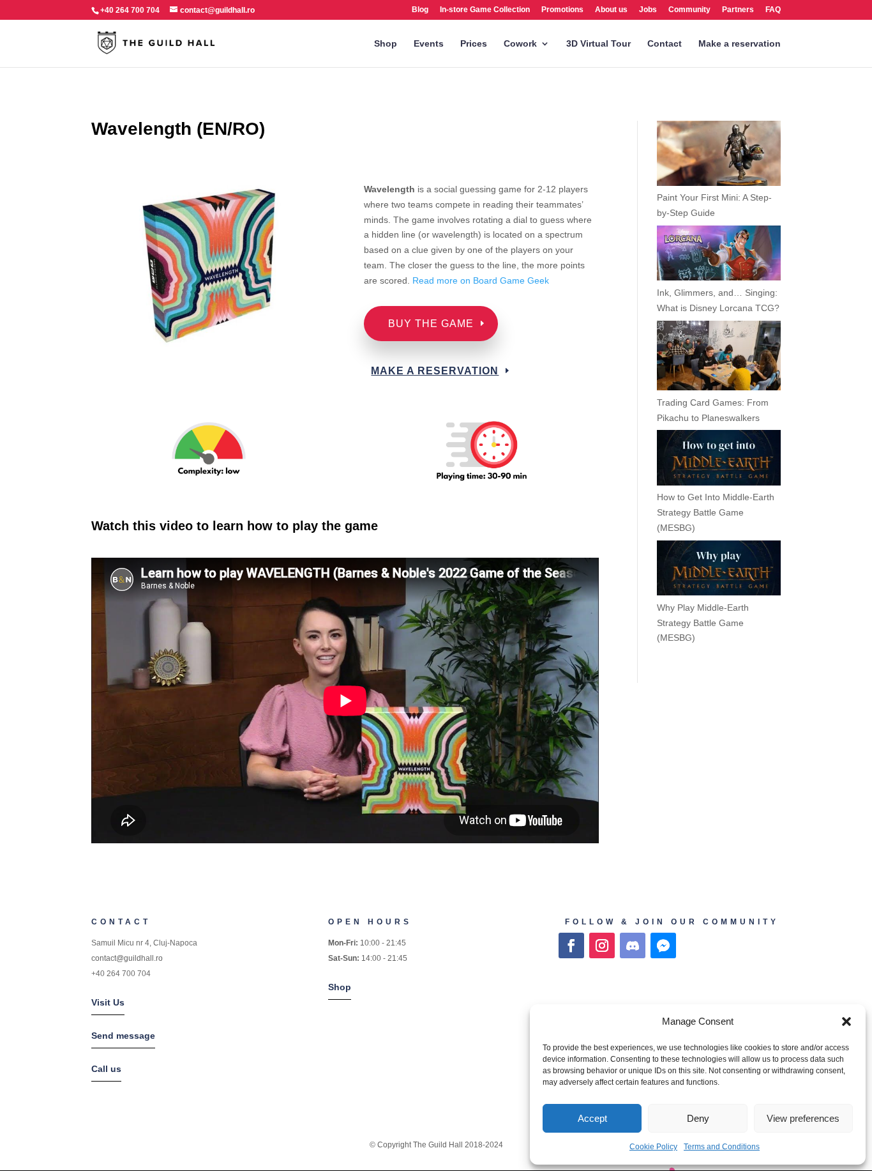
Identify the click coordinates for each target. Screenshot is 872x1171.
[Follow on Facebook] (571, 945)
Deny (698, 1118)
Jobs (648, 10)
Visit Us (107, 1002)
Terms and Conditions (722, 1146)
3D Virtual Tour (598, 44)
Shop (385, 44)
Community (689, 10)
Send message (123, 1035)
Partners (738, 10)
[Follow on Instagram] (602, 945)
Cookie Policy (653, 1146)
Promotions (562, 10)
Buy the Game (431, 323)
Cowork (520, 44)
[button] (846, 1021)
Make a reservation (739, 44)
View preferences (803, 1118)
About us (611, 10)
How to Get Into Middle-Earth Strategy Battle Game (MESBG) (715, 512)
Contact (664, 44)
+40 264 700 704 (121, 973)
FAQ (773, 10)
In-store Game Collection (485, 10)
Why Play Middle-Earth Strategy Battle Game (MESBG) (703, 622)
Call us (106, 1069)
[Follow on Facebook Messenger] (663, 945)
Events (429, 44)
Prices (473, 44)
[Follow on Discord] (632, 945)
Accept (592, 1118)
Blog (420, 10)
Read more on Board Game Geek (482, 280)
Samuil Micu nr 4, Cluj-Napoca (144, 942)
